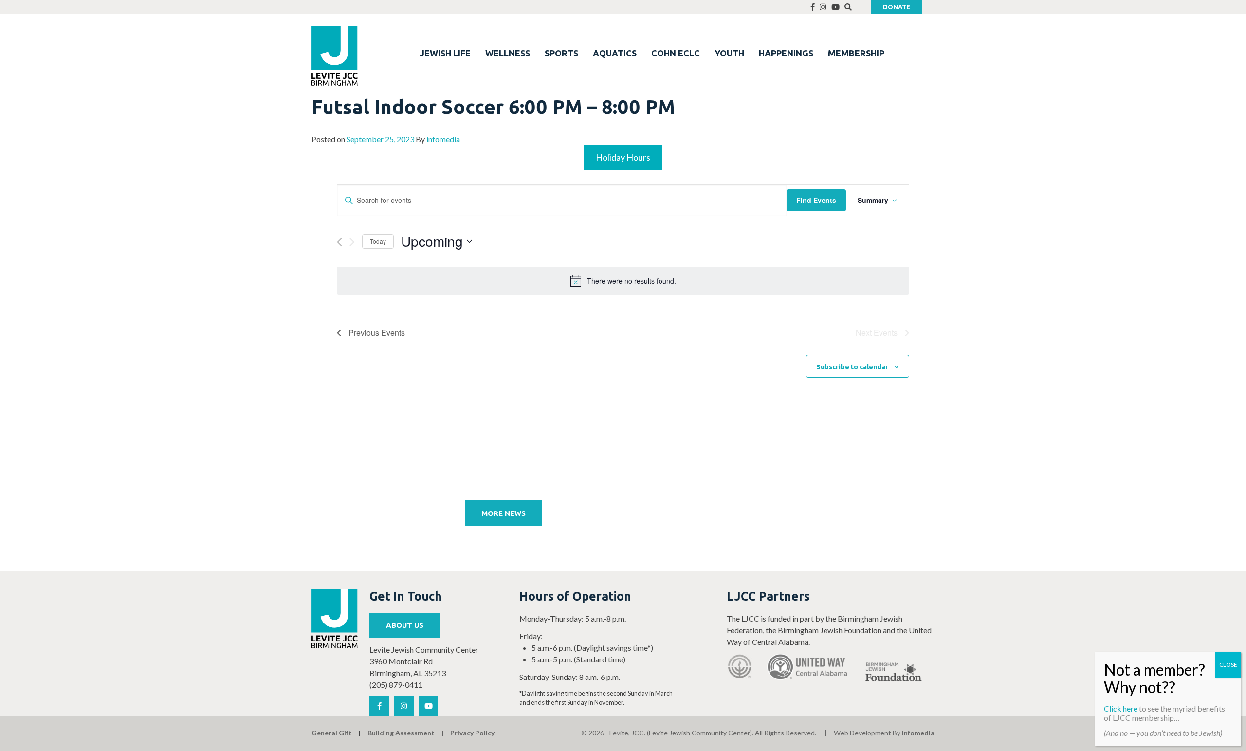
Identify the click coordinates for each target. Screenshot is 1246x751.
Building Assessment (401, 733)
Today (378, 241)
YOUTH (729, 53)
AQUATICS (615, 53)
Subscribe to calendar (852, 367)
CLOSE (1228, 664)
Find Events (816, 200)
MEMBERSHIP (856, 53)
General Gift (332, 733)
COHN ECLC (675, 53)
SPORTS (561, 53)
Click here (1120, 708)
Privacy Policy (472, 733)
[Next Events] (352, 242)
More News (503, 513)
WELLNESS (507, 53)
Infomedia (918, 733)
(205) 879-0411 (395, 684)
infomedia (443, 139)
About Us (404, 625)
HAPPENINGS (786, 53)
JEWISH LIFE (445, 53)
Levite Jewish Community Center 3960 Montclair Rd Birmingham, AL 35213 (423, 661)
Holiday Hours (623, 157)
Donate (896, 6)
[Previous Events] (339, 242)
